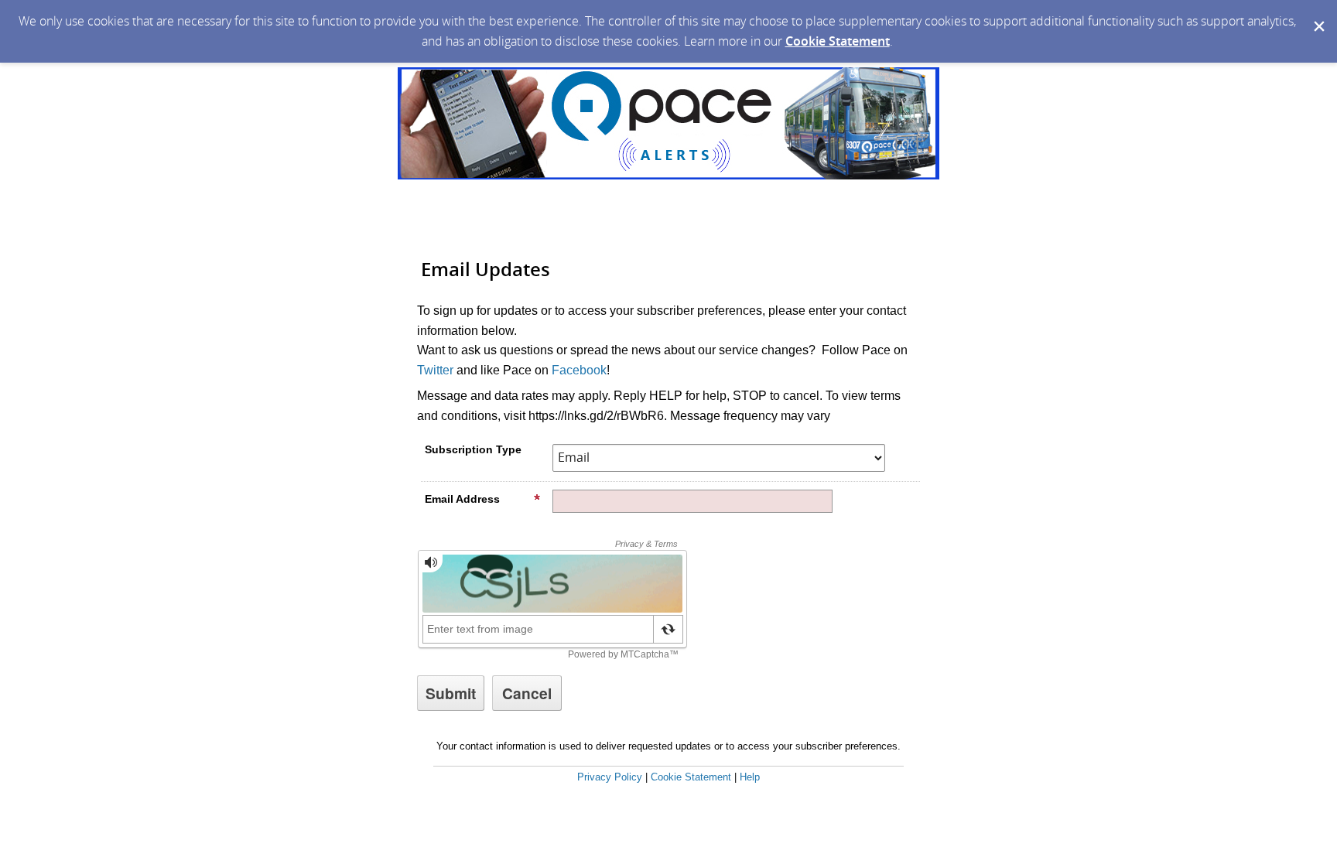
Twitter (435, 370)
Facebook (579, 370)
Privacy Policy (609, 777)
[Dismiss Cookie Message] (1317, 14)
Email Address (462, 499)
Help (750, 777)
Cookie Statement (837, 41)
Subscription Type (473, 449)
